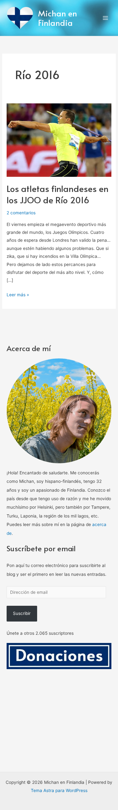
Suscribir (22, 613)
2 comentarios (21, 212)
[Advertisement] (59, 731)
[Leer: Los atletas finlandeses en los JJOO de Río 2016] (59, 139)
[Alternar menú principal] (105, 18)
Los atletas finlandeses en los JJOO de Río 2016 (58, 194)
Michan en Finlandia (57, 18)
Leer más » (18, 294)
